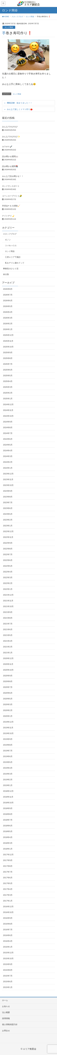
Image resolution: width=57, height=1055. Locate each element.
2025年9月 (7, 352)
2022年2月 (7, 583)
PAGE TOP (52, 1020)
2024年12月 (8, 404)
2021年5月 (7, 635)
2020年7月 (7, 687)
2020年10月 (8, 670)
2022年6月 (7, 560)
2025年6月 (7, 370)
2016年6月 (7, 935)
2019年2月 (7, 779)
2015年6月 (7, 981)
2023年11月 (8, 479)
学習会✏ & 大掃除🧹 (11, 206)
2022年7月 (7, 554)
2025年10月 (8, 347)
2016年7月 (7, 929)
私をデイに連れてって (14, 263)
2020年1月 (7, 716)
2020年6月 (7, 693)
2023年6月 (7, 508)
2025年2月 (7, 393)
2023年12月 (8, 474)
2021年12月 (8, 595)
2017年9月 (7, 860)
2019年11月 (8, 728)
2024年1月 (7, 468)
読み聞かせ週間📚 (10, 166)
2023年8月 (7, 497)
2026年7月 (7, 295)
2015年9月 (7, 964)
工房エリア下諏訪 (12, 257)
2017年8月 (7, 866)
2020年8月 (7, 681)
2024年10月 (8, 416)
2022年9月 (7, 543)
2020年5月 (7, 699)
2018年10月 (8, 802)
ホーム (5, 1000)
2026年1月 (7, 329)
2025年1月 (7, 398)
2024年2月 (7, 462)
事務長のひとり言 (11, 268)
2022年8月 (7, 549)
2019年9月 (7, 739)
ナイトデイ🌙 (8, 216)
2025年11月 (8, 341)
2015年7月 (7, 976)
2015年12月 (8, 952)
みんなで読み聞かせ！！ (12, 176)
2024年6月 (7, 439)
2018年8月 (7, 814)
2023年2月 (7, 520)
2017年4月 (7, 889)
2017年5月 (7, 883)
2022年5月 (7, 566)
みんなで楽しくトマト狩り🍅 (20, 109)
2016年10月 (8, 912)
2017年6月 (7, 877)
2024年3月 (7, 456)
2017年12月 (8, 854)
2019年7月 (7, 751)
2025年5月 (7, 375)
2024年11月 (8, 410)
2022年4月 (7, 572)
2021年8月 (7, 618)
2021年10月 (8, 606)
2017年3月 (7, 895)
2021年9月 (7, 612)
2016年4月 (7, 941)
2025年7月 (7, 364)
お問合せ (6, 1030)
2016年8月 (7, 924)
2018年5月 (7, 831)
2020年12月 (8, 658)
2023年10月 (8, 485)
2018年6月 (7, 826)
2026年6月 (7, 300)
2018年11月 (8, 797)
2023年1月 (7, 526)
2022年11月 (8, 537)
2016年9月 (7, 918)
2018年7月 (7, 820)
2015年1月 (7, 987)
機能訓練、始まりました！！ (19, 103)
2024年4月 (7, 450)
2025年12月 (8, 335)
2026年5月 (7, 306)
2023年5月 (7, 514)
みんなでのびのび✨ (11, 136)
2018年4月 (7, 837)
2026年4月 (7, 312)
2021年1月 (7, 653)
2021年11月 (8, 601)
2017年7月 (7, 872)
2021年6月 (7, 629)
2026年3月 (7, 318)
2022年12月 (8, 531)
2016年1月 (7, 947)
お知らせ (6, 1006)
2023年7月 (7, 502)
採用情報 (6, 1018)
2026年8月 (7, 289)
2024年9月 (7, 422)
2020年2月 (7, 710)
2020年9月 (7, 676)
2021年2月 (7, 647)
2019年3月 (7, 774)
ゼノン (8, 240)
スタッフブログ (10, 234)
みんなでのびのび (10, 127)
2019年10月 (8, 733)
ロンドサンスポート (11, 186)
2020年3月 (7, 704)
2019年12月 (8, 722)
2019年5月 (7, 762)
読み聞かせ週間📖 (10, 156)
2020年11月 (8, 664)
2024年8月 (7, 427)
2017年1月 (7, 901)
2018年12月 (8, 791)
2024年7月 (7, 433)
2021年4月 (7, 641)
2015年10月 (8, 958)
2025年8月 (7, 358)
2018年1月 (7, 849)
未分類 (6, 274)
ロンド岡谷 (9, 27)
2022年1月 (7, 589)
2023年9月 (7, 491)
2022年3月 (7, 577)
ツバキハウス (11, 245)
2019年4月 (7, 768)
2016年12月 (8, 906)
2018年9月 (7, 808)
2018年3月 (7, 843)
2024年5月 (7, 445)
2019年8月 (7, 745)
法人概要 (6, 1012)
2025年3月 (7, 387)
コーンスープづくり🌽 (12, 196)
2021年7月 (7, 624)
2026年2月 (7, 323)
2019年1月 (7, 785)
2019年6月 (7, 756)
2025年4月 (7, 381)
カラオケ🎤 (7, 146)
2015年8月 (7, 970)
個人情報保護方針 (10, 1024)
